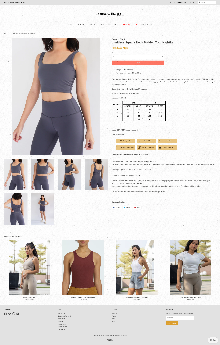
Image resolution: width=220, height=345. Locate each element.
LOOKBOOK (147, 24)
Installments (61, 319)
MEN (103, 24)
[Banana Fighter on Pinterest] (9, 314)
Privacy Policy (62, 327)
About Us (114, 313)
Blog (113, 319)
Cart (193, 2)
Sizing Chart (62, 313)
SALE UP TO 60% (130, 24)
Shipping (60, 321)
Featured (114, 316)
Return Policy (62, 324)
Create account (181, 2)
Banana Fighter (109, 335)
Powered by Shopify (121, 335)
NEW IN (80, 24)
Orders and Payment (64, 316)
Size (113, 53)
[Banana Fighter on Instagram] (13, 314)
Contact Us (61, 329)
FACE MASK (114, 24)
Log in (171, 2)
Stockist (114, 321)
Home (70, 24)
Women (91, 24)
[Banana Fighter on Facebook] (5, 314)
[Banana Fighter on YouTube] (17, 314)
